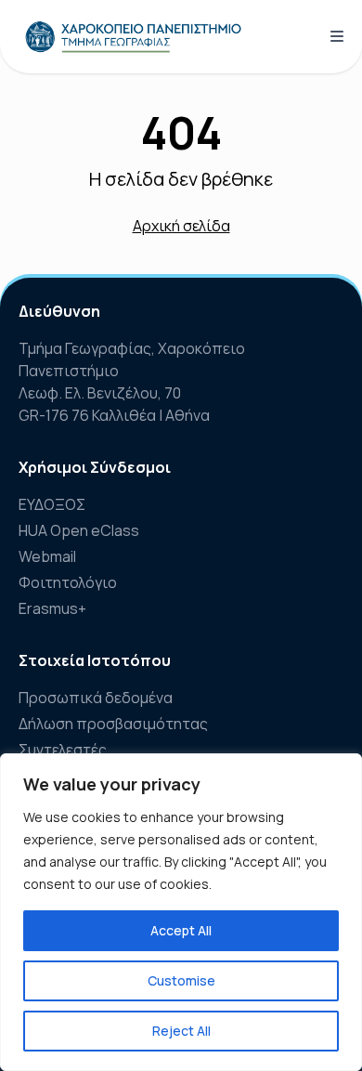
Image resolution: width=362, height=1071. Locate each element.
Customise (181, 980)
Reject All (181, 1030)
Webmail (47, 556)
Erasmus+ (52, 608)
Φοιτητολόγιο (68, 582)
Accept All (181, 930)
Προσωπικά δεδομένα (96, 697)
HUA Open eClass (79, 530)
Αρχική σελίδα (181, 226)
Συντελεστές (63, 749)
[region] (181, 912)
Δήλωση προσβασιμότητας (113, 723)
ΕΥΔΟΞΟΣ (52, 504)
